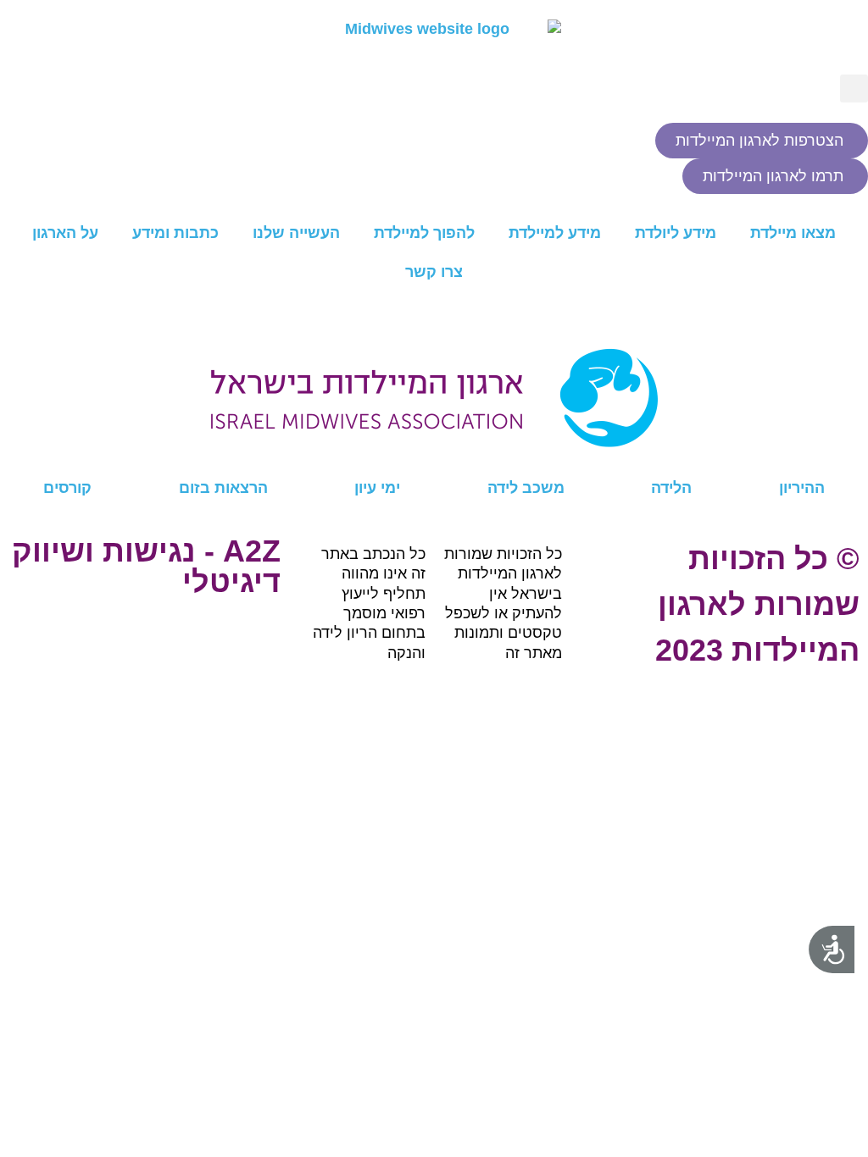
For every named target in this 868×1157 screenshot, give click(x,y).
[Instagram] (715, 455)
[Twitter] (281, 455)
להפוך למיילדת (424, 232)
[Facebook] (860, 455)
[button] (854, 88)
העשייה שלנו (296, 232)
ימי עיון (377, 487)
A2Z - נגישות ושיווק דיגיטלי (146, 566)
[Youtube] (426, 455)
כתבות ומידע (175, 232)
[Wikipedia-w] (137, 455)
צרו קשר (434, 271)
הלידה (671, 487)
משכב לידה (526, 487)
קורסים (67, 487)
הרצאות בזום (223, 487)
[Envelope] (571, 455)
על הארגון (65, 232)
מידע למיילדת (555, 232)
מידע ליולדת (675, 232)
